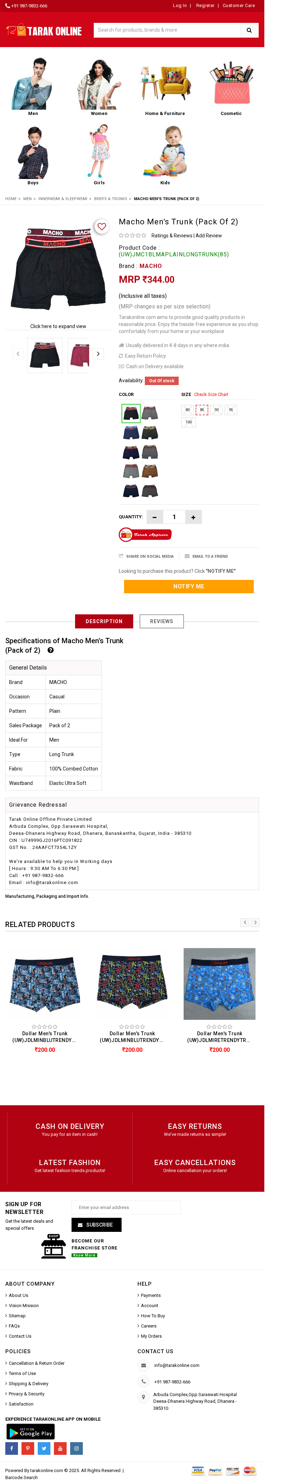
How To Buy (153, 1315)
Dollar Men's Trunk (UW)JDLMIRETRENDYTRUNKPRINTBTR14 (221, 1037)
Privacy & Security (26, 1393)
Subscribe (99, 1225)
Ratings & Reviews (172, 235)
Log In (180, 5)
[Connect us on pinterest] (27, 1448)
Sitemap (17, 1315)
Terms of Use (22, 1373)
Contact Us (20, 1336)
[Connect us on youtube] (60, 1448)
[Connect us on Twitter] (44, 1448)
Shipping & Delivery (28, 1383)
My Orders (151, 1336)
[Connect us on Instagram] (76, 1448)
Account (149, 1305)
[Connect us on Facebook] (11, 1448)
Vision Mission (24, 1305)
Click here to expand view (58, 326)
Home (11, 199)
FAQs (14, 1326)
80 (187, 410)
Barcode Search (21, 1477)
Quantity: (131, 516)
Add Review (209, 235)
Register (205, 5)
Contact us (155, 1351)
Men (27, 199)
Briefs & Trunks (110, 199)
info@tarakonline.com (176, 1365)
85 (202, 410)
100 (188, 422)
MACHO (151, 266)
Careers (148, 1326)
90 (216, 410)
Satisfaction (21, 1404)
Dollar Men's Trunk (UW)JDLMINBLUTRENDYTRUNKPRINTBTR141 (46, 1037)
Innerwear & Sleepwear (62, 199)
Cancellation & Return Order (36, 1363)
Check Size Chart (211, 394)
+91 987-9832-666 (29, 5)
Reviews (161, 621)
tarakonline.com (47, 1470)
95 (231, 410)
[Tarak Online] (44, 28)
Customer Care (239, 5)
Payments (151, 1295)
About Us (18, 1295)
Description (104, 621)
